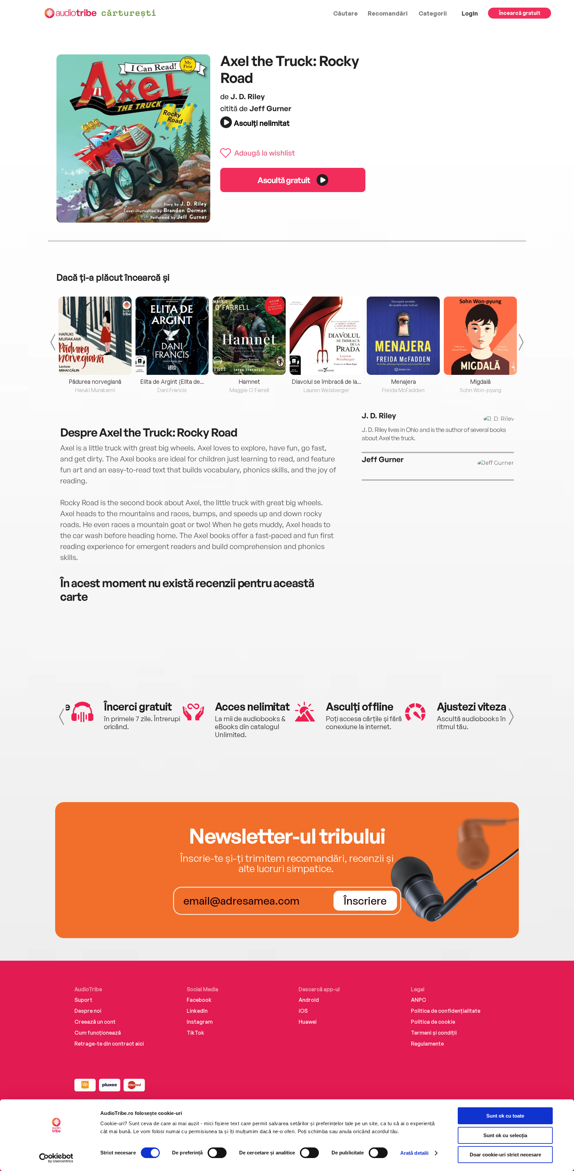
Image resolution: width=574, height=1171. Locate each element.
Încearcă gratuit (519, 13)
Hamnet (249, 381)
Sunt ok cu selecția (505, 1135)
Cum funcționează (97, 1032)
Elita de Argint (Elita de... (172, 381)
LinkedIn (197, 1010)
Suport (83, 1000)
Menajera (403, 381)
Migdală (480, 381)
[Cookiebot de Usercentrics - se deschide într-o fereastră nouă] (56, 1158)
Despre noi (87, 1010)
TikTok (195, 1032)
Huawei (308, 1021)
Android (309, 1000)
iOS (303, 1010)
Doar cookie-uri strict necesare (505, 1154)
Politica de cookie (433, 1021)
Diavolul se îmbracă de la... (326, 381)
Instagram (200, 1021)
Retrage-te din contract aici (109, 1043)
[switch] (217, 1152)
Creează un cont (95, 1021)
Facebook (199, 1000)
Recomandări (388, 13)
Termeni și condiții (434, 1032)
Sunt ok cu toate (505, 1116)
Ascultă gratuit (283, 180)
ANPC (418, 1000)
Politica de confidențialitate (445, 1010)
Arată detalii (414, 1153)
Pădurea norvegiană (95, 381)
